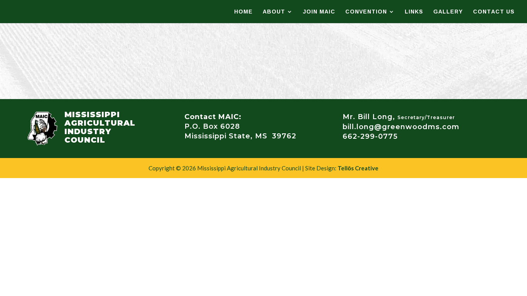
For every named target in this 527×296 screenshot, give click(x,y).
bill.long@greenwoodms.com (401, 127)
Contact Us (494, 13)
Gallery (448, 13)
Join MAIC (319, 13)
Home (243, 13)
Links (414, 13)
